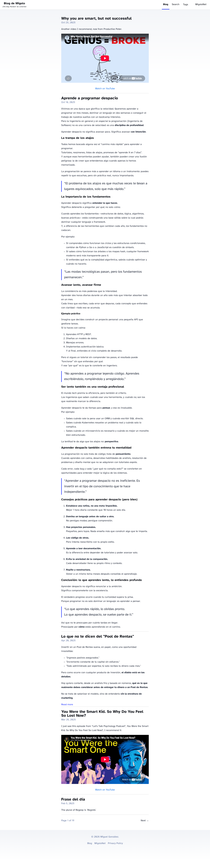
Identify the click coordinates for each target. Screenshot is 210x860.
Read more (67, 704)
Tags (185, 4)
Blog (165, 4)
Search (175, 4)
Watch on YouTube (105, 88)
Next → (145, 820)
